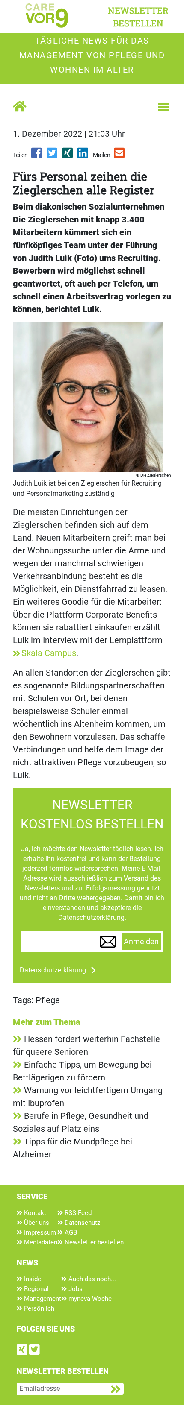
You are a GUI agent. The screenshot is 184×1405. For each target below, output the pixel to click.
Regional (35, 1289)
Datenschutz (81, 1222)
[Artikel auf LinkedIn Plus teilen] (83, 156)
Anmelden (141, 941)
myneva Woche (89, 1299)
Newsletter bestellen (93, 1242)
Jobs (75, 1289)
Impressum (39, 1232)
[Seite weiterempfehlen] (120, 156)
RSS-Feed (77, 1213)
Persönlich (38, 1308)
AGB (70, 1232)
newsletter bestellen (138, 17)
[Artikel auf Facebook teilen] (37, 156)
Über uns (35, 1222)
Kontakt (34, 1213)
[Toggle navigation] (163, 107)
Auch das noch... (91, 1279)
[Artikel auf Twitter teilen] (53, 156)
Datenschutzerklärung (53, 970)
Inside (31, 1279)
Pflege (48, 1000)
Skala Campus (48, 653)
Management (41, 1299)
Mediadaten (39, 1242)
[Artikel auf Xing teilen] (68, 156)
